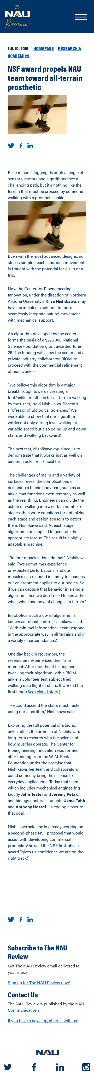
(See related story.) (43, 691)
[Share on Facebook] (21, 145)
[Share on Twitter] (11, 145)
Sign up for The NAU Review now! (39, 982)
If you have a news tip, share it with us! (43, 1020)
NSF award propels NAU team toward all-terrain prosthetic (45, 77)
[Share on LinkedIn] (30, 145)
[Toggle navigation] (80, 17)
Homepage (43, 48)
